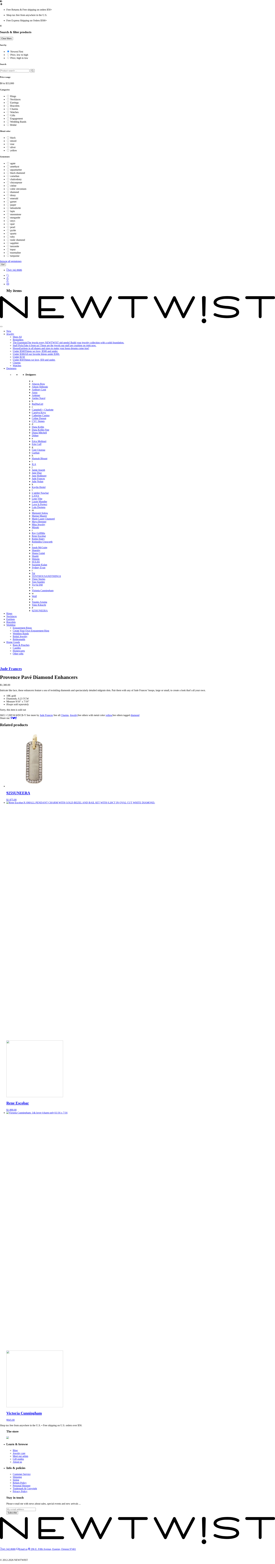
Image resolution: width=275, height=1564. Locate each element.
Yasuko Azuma (39, 602)
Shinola (35, 559)
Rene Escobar (39, 536)
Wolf (34, 596)
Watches (14, 112)
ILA (34, 464)
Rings (13, 96)
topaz (13, 249)
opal (12, 224)
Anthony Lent (39, 389)
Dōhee (35, 435)
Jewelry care (19, 1453)
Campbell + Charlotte (42, 409)
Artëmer (36, 395)
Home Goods (13, 642)
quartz (13, 233)
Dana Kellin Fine (40, 429)
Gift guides (18, 1459)
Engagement (16, 118)
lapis (12, 211)
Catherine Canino (40, 415)
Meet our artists (20, 1456)
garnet (13, 201)
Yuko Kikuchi (39, 605)
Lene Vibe (37, 498)
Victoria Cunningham (42, 590)
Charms (14, 109)
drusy (13, 195)
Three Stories (38, 579)
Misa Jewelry (38, 524)
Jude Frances (38, 478)
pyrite (13, 230)
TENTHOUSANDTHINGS (46, 576)
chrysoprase (16, 182)
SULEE (36, 561)
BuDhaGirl (37, 404)
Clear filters (6, 38)
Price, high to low (19, 58)
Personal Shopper (21, 1485)
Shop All (17, 336)
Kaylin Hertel (39, 487)
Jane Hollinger (39, 475)
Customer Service (22, 1474)
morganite (15, 217)
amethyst (14, 166)
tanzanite (14, 246)
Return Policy (20, 1482)
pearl (12, 227)
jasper (13, 204)
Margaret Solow (40, 513)
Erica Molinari (39, 441)
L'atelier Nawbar (40, 493)
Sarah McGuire (39, 547)
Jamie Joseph (38, 470)
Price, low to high (19, 54)
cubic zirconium (18, 189)
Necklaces (15, 99)
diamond (14, 192)
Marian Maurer (39, 516)
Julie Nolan (37, 481)
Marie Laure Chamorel (43, 518)
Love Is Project (39, 504)
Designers (11, 368)
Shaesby (36, 550)
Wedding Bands (18, 121)
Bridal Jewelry (20, 636)
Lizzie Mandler (39, 501)
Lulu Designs (38, 507)
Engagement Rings (22, 627)
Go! (3, 264)
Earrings (14, 102)
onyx (12, 220)
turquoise (14, 255)
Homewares (19, 650)
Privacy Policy (20, 1491)
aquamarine (16, 169)
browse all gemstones (10, 261)
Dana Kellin (38, 427)
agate (12, 163)
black (13, 137)
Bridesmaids (19, 639)
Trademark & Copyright (25, 1488)
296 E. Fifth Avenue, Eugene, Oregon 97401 (53, 1549)
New (8, 331)
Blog (15, 1450)
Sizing (16, 1480)
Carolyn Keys (39, 412)
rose (12, 144)
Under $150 (19, 357)
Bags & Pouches (21, 645)
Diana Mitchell (39, 432)
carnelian (14, 176)
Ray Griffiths (38, 533)
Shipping (17, 1477)
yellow (13, 150)
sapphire (14, 243)
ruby (12, 236)
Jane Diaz (37, 472)
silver (13, 147)
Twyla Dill (37, 584)
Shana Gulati (38, 553)
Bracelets (14, 105)
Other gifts (18, 653)
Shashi (35, 556)
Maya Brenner (39, 521)
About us (17, 1462)
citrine (13, 185)
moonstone (15, 214)
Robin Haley (38, 538)
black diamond (17, 173)
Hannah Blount (39, 458)
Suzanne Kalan (39, 564)
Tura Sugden (38, 582)
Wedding (10, 625)
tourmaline (15, 252)
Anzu (34, 392)
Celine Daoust (39, 418)
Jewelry (10, 334)
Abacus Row (38, 384)
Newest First (16, 51)
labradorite (15, 208)
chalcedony (16, 179)
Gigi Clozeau (38, 450)
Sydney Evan (38, 567)
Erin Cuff (36, 444)
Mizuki (35, 527)
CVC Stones (38, 421)
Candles (17, 648)
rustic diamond (17, 240)
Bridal (13, 125)
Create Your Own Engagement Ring (31, 630)
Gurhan (35, 452)
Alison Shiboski (40, 386)
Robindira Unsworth (42, 541)
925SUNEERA (40, 610)
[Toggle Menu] (1, 326)
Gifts (12, 115)
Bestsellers (18, 339)
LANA (35, 495)
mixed (13, 141)
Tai (33, 573)
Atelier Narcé (38, 398)
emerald (14, 198)
